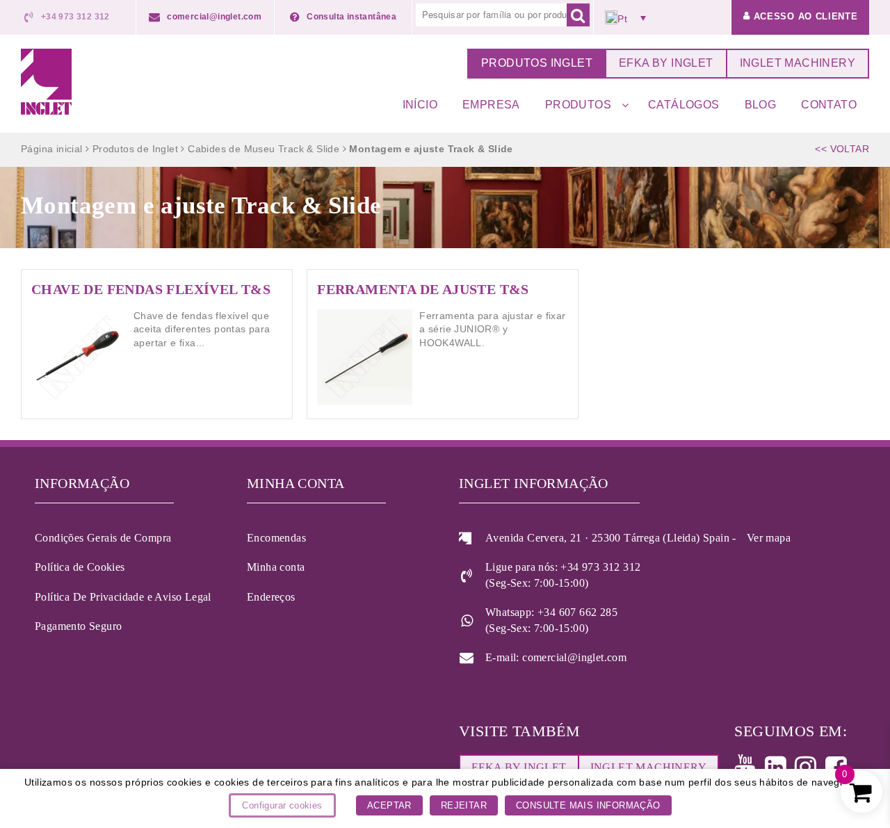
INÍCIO (420, 105)
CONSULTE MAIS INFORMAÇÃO (588, 805)
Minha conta (276, 567)
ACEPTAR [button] (389, 805)
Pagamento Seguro (78, 626)
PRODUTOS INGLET (536, 63)
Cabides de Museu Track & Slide (263, 148)
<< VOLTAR (842, 148)
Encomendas (276, 538)
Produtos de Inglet (135, 148)
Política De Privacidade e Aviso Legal (123, 597)
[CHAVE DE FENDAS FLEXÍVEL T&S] (157, 344)
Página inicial (52, 148)
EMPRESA (491, 105)
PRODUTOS (578, 105)
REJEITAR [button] (464, 805)
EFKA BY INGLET (666, 63)
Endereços (271, 597)
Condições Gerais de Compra (103, 538)
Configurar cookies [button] (282, 805)
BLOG (761, 105)
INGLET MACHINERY (797, 63)
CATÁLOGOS (684, 105)
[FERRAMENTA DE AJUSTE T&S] (442, 344)
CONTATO (829, 105)
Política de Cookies (80, 567)
